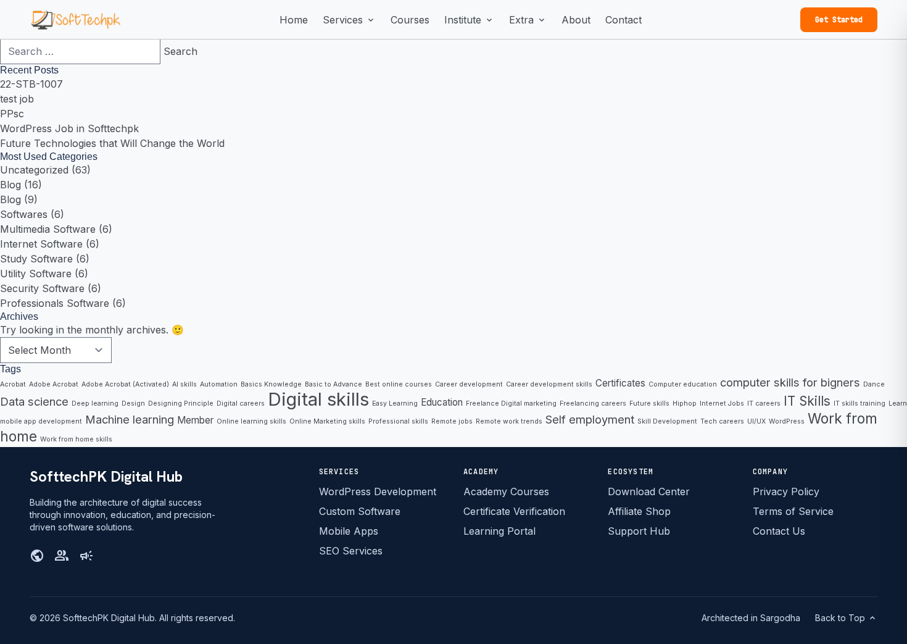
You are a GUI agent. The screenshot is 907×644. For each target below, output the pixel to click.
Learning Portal (499, 531)
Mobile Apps (348, 531)
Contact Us (779, 531)
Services (349, 20)
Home (294, 20)
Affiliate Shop (639, 511)
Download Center (649, 491)
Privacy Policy (786, 491)
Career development (469, 384)
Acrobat (13, 384)
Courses (410, 20)
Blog (10, 184)
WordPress (787, 421)
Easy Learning (395, 403)
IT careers (764, 403)
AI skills (184, 384)
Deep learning (95, 403)
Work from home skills (76, 439)
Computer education (682, 384)
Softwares (24, 214)
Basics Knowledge (271, 384)
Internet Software (41, 244)
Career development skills (549, 384)
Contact (623, 20)
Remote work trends (509, 421)
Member (195, 420)
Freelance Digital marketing (511, 403)
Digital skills (318, 399)
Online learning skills (251, 421)
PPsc (12, 113)
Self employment (589, 419)
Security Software (42, 288)
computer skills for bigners (790, 382)
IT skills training (859, 403)
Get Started (839, 20)
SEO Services (351, 551)
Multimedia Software (48, 229)
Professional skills (398, 421)
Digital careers (241, 403)
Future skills (649, 403)
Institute (469, 20)
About (575, 20)
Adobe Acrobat (53, 384)
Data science (34, 401)
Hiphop (685, 403)
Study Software (36, 259)
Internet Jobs (722, 403)
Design (133, 403)
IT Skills (807, 401)
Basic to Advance (333, 384)
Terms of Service (793, 511)
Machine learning (129, 419)
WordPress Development (377, 491)
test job (17, 99)
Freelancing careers (593, 403)
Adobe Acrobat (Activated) (125, 384)
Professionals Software (54, 303)
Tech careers (722, 421)
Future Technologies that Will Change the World (112, 143)
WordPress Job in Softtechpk (69, 128)
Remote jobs (452, 421)
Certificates (620, 383)
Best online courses (398, 384)
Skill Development (667, 421)
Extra (528, 20)
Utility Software (36, 273)
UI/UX (756, 421)
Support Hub (639, 531)
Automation (219, 384)
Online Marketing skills (327, 421)
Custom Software (359, 511)
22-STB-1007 (31, 84)
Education (442, 402)
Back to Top (846, 618)
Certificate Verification (514, 511)
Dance (874, 384)
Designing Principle (180, 403)
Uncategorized (34, 170)
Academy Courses (506, 491)
